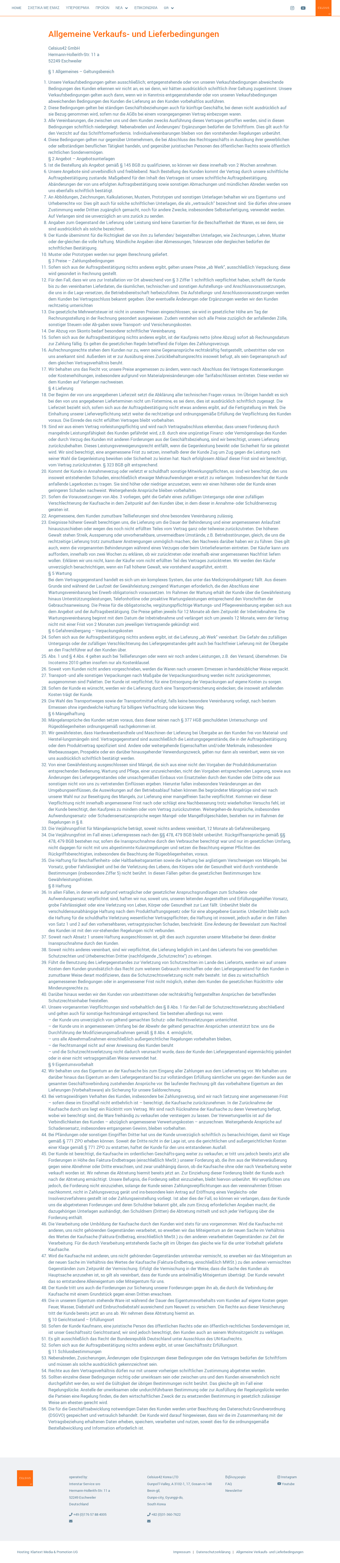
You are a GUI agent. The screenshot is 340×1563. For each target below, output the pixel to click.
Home (17, 7)
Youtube (288, 1483)
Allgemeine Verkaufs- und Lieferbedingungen (269, 1551)
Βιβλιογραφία (235, 1476)
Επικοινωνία (146, 7)
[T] (292, 8)
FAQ (228, 1483)
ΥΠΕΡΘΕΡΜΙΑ (77, 7)
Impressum (182, 1551)
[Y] (303, 8)
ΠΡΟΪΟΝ (102, 7)
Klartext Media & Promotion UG (54, 1551)
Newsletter (233, 1490)
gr (166, 7)
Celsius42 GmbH (324, 8)
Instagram (288, 1476)
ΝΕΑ (119, 7)
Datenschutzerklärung (213, 1551)
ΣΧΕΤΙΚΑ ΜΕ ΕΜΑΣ (44, 7)
